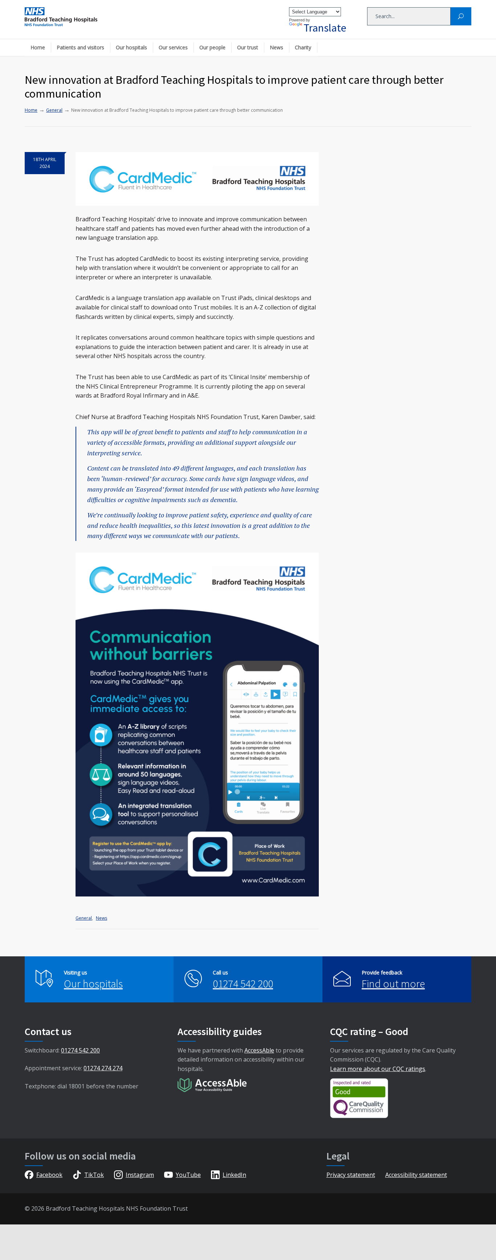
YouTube (188, 1175)
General (84, 918)
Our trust (247, 47)
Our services (173, 47)
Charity (303, 47)
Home (38, 47)
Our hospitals (131, 47)
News (276, 47)
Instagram (140, 1175)
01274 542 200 (243, 983)
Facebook (49, 1175)
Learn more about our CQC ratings (377, 1069)
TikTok (94, 1175)
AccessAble (259, 1050)
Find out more (393, 983)
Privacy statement (350, 1175)
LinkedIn (234, 1175)
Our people (212, 47)
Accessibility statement (416, 1175)
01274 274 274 (103, 1068)
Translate (325, 27)
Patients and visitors (80, 47)
